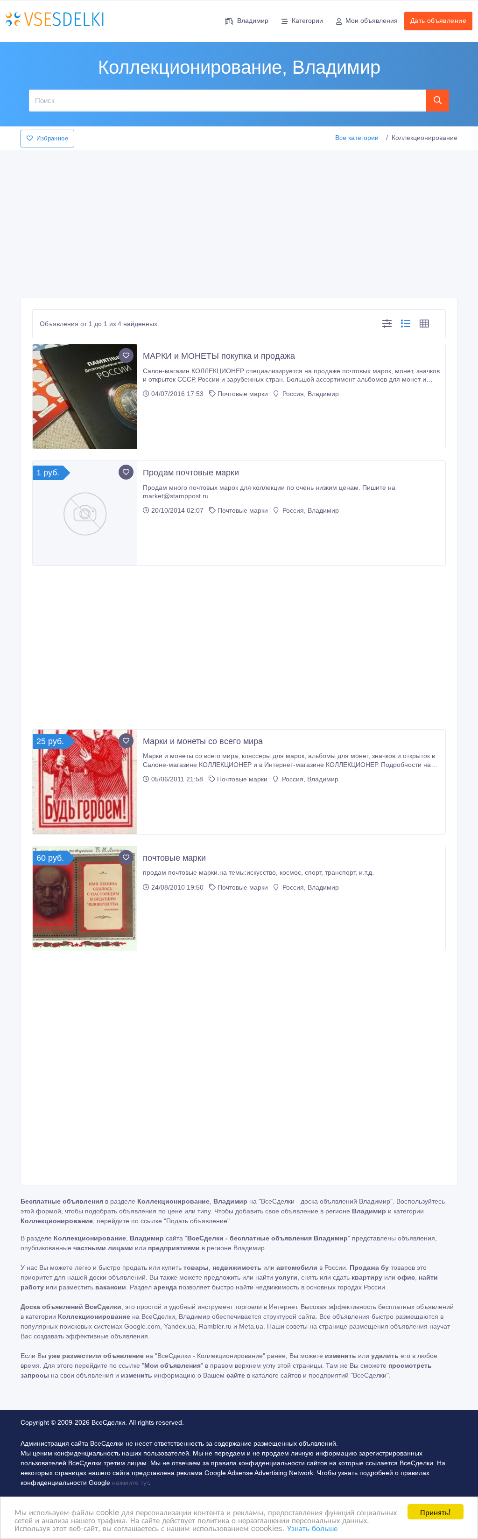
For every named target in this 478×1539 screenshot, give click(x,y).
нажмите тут (130, 1482)
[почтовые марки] (85, 898)
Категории (307, 20)
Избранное (52, 138)
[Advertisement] (239, 221)
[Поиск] (438, 100)
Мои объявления (371, 20)
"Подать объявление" (197, 1221)
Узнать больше (312, 1527)
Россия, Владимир (310, 393)
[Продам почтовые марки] (85, 513)
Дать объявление (438, 20)
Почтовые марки (243, 393)
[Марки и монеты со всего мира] (85, 782)
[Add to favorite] (126, 355)
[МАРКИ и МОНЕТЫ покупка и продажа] (85, 396)
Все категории (357, 137)
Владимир (252, 20)
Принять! (435, 1512)
